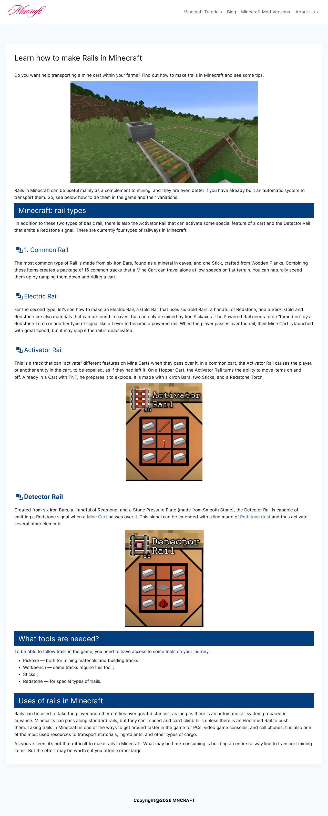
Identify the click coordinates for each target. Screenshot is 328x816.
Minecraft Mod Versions (265, 11)
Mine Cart (97, 516)
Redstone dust (255, 516)
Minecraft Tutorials (202, 11)
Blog (231, 11)
